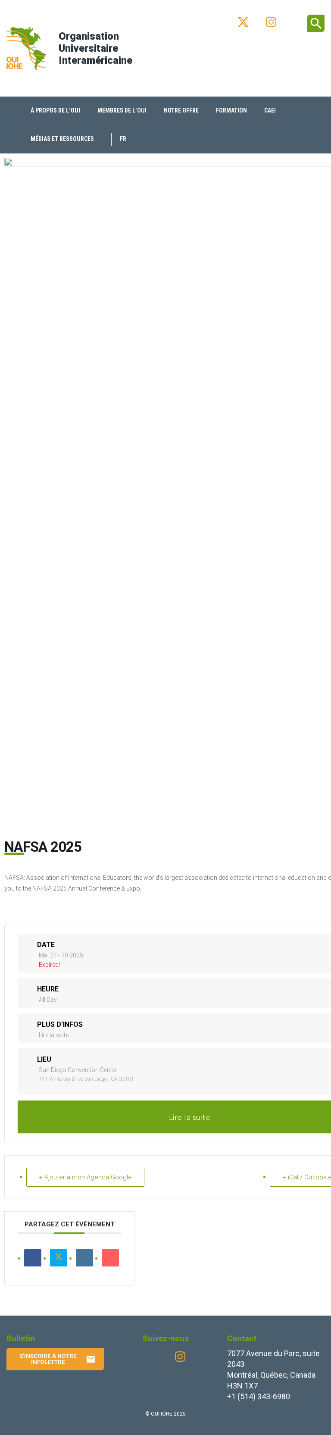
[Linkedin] (84, 1257)
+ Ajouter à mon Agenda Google (85, 1177)
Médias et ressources (62, 138)
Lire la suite (54, 1035)
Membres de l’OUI (122, 110)
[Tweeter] (58, 1257)
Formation (231, 110)
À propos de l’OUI (55, 110)
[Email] (110, 1257)
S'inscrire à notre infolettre (57, 1358)
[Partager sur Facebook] (32, 1257)
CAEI (270, 110)
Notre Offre (181, 110)
